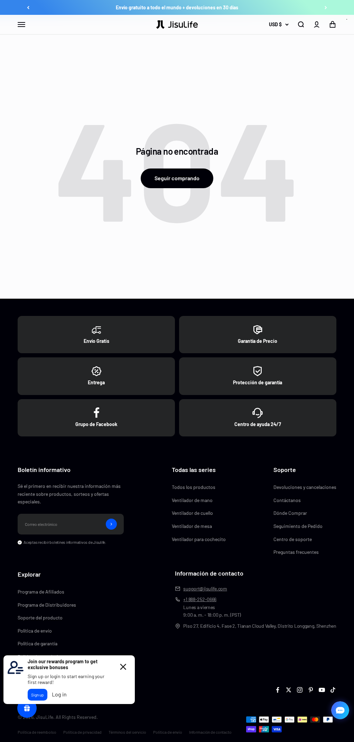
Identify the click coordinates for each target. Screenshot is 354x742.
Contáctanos (287, 500)
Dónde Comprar (290, 513)
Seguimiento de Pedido (298, 526)
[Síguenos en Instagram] (299, 689)
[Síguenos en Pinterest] (310, 689)
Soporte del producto (40, 617)
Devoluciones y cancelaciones (304, 487)
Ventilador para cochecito (199, 539)
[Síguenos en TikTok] (332, 689)
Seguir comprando (177, 178)
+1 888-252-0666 (199, 599)
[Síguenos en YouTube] (321, 689)
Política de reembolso (37, 732)
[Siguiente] (326, 7)
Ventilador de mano (192, 500)
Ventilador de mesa (192, 526)
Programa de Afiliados (41, 592)
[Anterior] (28, 7)
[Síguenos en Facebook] (277, 689)
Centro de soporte (292, 539)
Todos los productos (193, 487)
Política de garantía (37, 643)
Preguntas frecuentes (296, 552)
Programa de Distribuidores (47, 605)
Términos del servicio (127, 732)
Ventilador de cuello (192, 513)
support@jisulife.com (205, 588)
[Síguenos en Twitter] (288, 689)
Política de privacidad (82, 732)
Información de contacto (210, 732)
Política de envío (35, 631)
